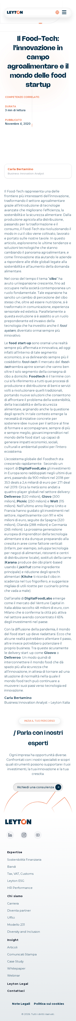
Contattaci (16, 991)
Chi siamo (15, 896)
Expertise (14, 852)
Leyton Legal (17, 984)
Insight (13, 940)
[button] (57, 12)
